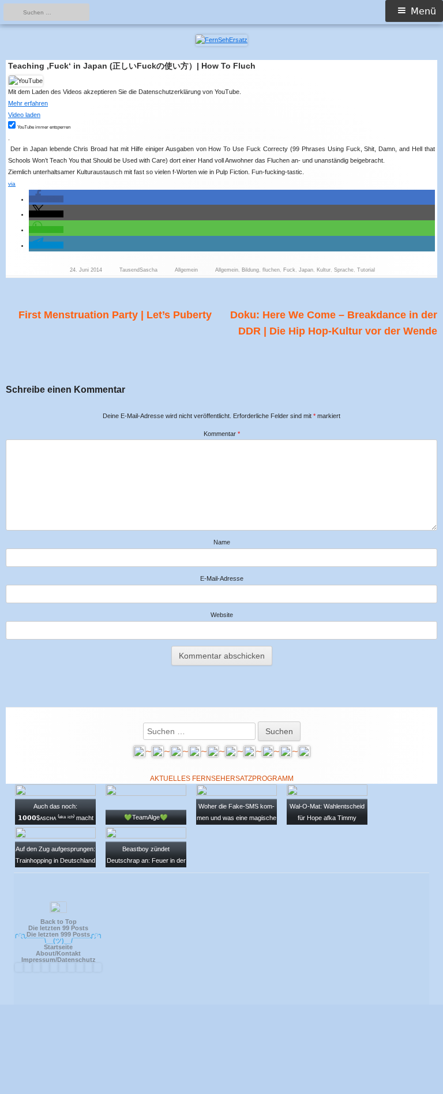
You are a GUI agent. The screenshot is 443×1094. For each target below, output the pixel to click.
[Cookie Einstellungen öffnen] (221, 1089)
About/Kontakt (58, 953)
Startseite (58, 946)
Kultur (324, 270)
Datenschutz (76, 959)
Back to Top (58, 921)
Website (222, 614)
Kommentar (222, 433)
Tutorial (366, 270)
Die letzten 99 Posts (58, 927)
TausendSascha (138, 270)
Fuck (289, 270)
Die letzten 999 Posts (58, 934)
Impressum (38, 959)
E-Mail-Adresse (221, 578)
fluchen (271, 270)
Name (221, 542)
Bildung (250, 270)
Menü (423, 11)
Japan (306, 270)
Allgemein (186, 270)
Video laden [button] (24, 114)
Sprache (344, 270)
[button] (46, 199)
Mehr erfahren (28, 103)
